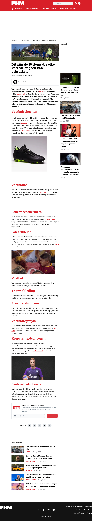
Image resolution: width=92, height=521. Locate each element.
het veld (43, 192)
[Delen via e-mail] (49, 425)
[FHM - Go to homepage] (6, 507)
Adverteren (88, 510)
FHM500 (72, 9)
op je (41, 91)
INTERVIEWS (64, 9)
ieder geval (51, 219)
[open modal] (79, 3)
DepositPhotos (79, 513)
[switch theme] (75, 3)
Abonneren (52, 416)
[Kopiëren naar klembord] (44, 425)
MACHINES (45, 9)
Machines (29, 470)
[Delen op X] (34, 425)
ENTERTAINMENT (32, 9)
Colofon (78, 510)
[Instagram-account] (48, 510)
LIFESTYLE (18, 9)
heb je (57, 244)
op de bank (21, 94)
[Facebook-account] (43, 510)
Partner (28, 452)
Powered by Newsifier (46, 516)
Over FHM (88, 506)
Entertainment (28, 75)
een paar (24, 123)
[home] (12, 9)
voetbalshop (26, 130)
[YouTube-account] (53, 510)
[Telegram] (39, 425)
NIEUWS (53, 9)
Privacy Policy (77, 506)
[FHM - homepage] (18, 3)
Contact (67, 506)
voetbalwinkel (38, 351)
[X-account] (38, 510)
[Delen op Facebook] (29, 425)
